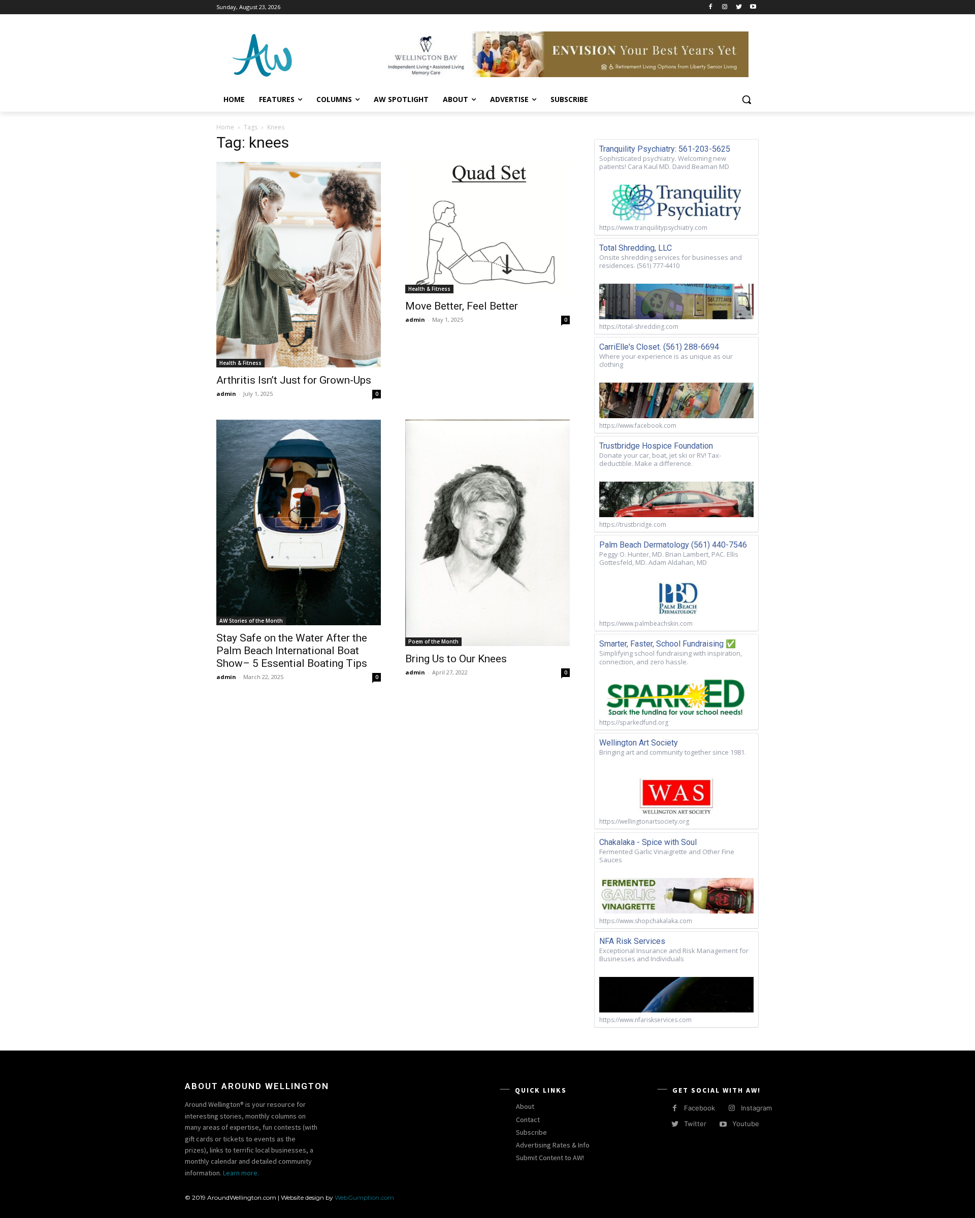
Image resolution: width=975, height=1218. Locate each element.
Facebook (699, 1108)
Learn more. (241, 1172)
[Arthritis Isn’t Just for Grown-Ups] (298, 264)
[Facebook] (711, 7)
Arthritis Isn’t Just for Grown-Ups (293, 380)
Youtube (745, 1124)
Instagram (756, 1108)
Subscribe (531, 1132)
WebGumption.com (364, 1197)
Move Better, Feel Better (461, 306)
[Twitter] (738, 7)
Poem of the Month (433, 641)
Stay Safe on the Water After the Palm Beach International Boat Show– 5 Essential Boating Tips (291, 650)
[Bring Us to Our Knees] (487, 533)
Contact (528, 1119)
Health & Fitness (240, 362)
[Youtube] (753, 7)
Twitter (695, 1124)
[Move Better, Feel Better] (487, 227)
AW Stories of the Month (251, 620)
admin (226, 393)
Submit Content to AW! (550, 1157)
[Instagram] (725, 7)
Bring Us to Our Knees (456, 659)
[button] (746, 99)
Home (225, 127)
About (525, 1106)
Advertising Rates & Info (553, 1144)
